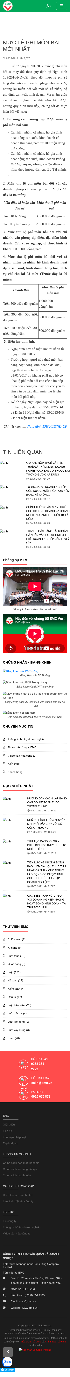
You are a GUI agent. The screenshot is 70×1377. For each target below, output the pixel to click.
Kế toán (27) (15, 980)
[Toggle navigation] (61, 6)
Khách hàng (15, 772)
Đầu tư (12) (14, 996)
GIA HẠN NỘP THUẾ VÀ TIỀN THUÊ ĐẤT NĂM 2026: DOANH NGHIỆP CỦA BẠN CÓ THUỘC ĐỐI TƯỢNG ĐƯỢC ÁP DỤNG (48, 468)
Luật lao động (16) (19, 1021)
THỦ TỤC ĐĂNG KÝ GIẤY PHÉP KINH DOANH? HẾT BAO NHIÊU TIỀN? (46, 845)
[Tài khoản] (49, 5)
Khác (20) (13, 1038)
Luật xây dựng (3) (18, 1029)
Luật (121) (14, 972)
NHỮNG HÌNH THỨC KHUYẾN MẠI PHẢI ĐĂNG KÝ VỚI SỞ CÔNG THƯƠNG (46, 823)
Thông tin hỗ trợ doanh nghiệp (26, 739)
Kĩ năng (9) (14, 947)
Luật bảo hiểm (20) (19, 1005)
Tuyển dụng (10, 1143)
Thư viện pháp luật (14, 1137)
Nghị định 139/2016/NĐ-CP (47, 426)
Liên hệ (7, 1130)
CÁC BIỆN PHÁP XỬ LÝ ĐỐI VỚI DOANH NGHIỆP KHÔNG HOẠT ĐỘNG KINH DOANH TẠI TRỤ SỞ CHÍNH (46, 901)
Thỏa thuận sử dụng (30, 1341)
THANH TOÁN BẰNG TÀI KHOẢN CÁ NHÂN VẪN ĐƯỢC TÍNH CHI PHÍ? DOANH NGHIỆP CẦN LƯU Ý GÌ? (47, 536)
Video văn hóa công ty (21, 755)
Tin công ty (9, 1220)
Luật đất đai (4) (17, 1013)
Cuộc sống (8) (16, 964)
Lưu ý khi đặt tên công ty (18, 1201)
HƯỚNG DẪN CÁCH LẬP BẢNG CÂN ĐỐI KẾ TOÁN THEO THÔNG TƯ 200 (47, 802)
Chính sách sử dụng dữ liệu (20, 1169)
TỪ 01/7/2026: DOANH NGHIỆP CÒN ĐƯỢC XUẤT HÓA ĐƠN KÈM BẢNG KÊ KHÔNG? (48, 490)
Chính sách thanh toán (17, 1175)
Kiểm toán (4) (15, 988)
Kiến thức (13, 763)
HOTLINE (37, 1091)
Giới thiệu (9, 1124)
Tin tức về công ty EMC (21, 747)
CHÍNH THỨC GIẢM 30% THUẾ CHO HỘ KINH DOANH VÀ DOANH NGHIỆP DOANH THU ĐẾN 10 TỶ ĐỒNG (48, 513)
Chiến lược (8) (16, 939)
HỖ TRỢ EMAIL (41, 1078)
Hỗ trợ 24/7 (39, 1059)
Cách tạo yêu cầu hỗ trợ (18, 1195)
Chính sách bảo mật (55, 1341)
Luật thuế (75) (16, 955)
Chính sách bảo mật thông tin (21, 1162)
